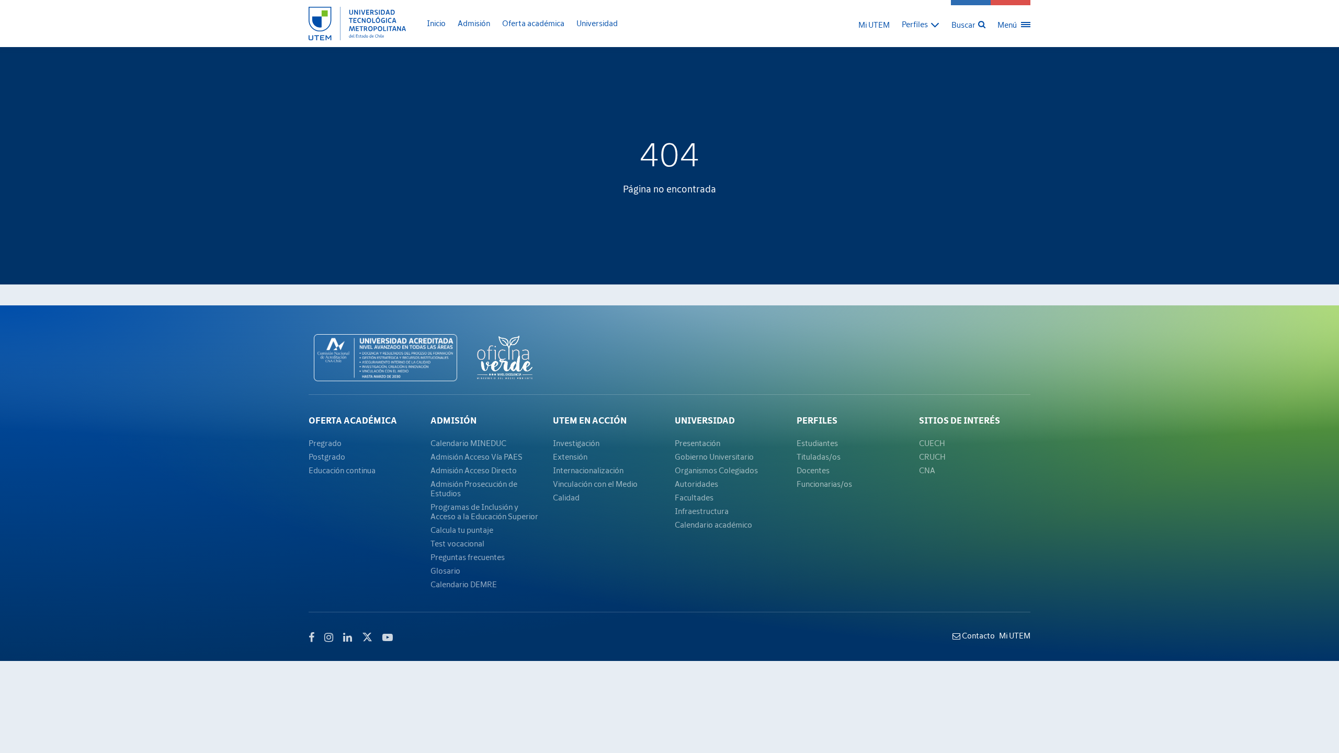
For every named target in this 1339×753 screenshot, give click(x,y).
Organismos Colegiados (716, 470)
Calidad (566, 497)
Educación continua (342, 470)
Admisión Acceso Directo (473, 470)
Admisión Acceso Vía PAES (476, 456)
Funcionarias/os (824, 483)
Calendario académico (713, 524)
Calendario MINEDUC (468, 443)
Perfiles (817, 420)
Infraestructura (702, 511)
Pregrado (325, 443)
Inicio (436, 23)
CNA (927, 470)
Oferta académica (533, 23)
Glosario (445, 570)
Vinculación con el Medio (595, 483)
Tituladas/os (819, 456)
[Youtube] (387, 637)
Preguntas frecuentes (467, 557)
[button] (921, 23)
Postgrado (327, 456)
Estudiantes (817, 443)
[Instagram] (328, 637)
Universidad (597, 23)
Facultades (694, 497)
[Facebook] (311, 637)
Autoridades (696, 483)
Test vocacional (457, 543)
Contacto (977, 635)
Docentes (813, 470)
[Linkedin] (347, 637)
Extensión (570, 456)
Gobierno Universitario (714, 456)
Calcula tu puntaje (461, 529)
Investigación (576, 443)
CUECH (932, 443)
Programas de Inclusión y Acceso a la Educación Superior (484, 511)
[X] (367, 636)
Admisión (474, 23)
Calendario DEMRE (463, 584)
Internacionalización (588, 470)
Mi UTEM (874, 24)
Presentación (697, 443)
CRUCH (932, 456)
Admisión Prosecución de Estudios (473, 488)
